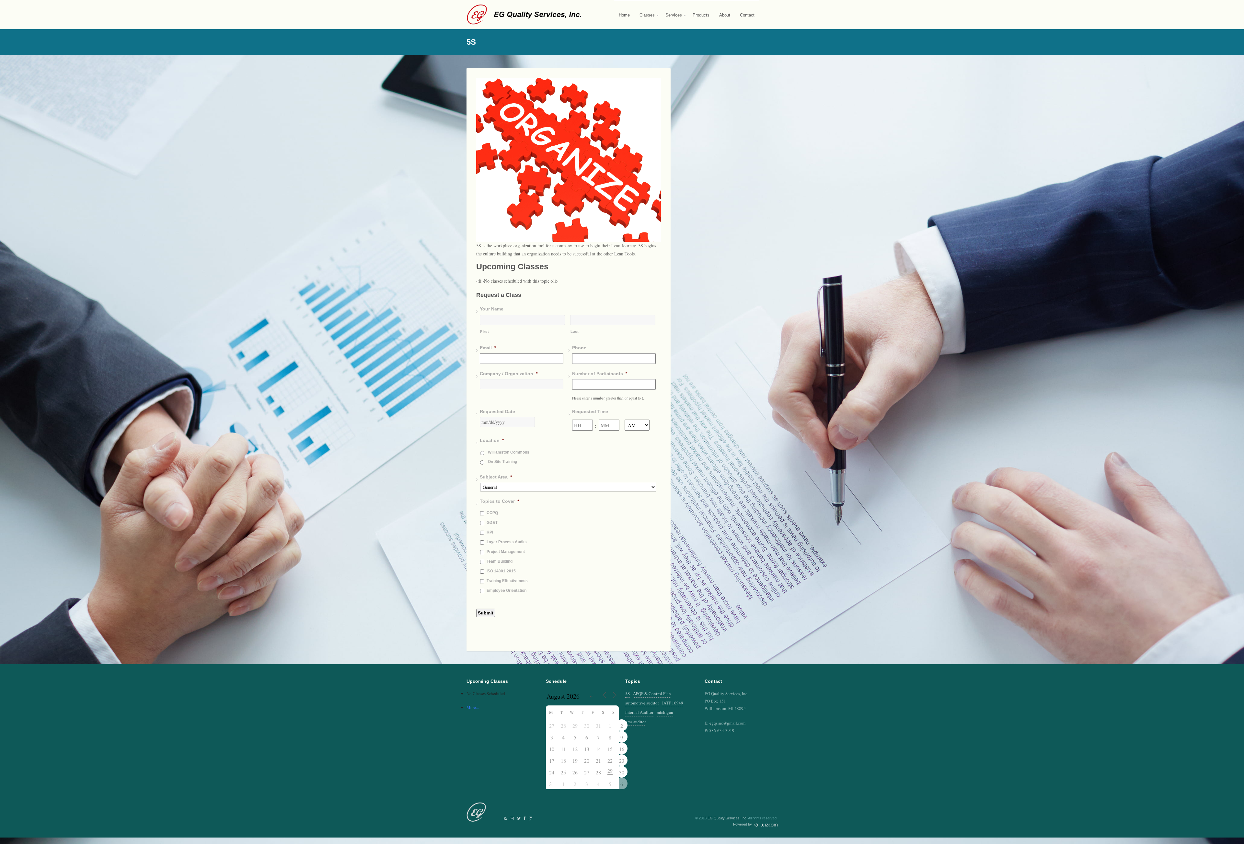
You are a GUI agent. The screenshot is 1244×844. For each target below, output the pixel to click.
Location (492, 440)
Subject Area (496, 476)
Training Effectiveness (507, 581)
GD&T (492, 522)
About (724, 15)
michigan (665, 712)
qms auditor (635, 722)
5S (627, 693)
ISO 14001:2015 (501, 571)
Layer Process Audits (507, 542)
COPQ (492, 513)
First (484, 331)
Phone (579, 347)
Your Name (491, 308)
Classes (645, 21)
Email (488, 347)
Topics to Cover (499, 501)
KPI (490, 532)
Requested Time (590, 411)
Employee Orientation (506, 590)
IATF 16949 (672, 703)
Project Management (506, 551)
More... (472, 707)
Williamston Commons (508, 452)
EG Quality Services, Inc (727, 818)
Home (624, 15)
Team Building (500, 561)
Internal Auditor (639, 712)
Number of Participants (599, 373)
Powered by (743, 824)
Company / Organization (508, 373)
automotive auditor (642, 703)
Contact (747, 15)
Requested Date (497, 411)
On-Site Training (502, 461)
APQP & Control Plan (652, 693)
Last (574, 331)
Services (671, 21)
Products (701, 15)
